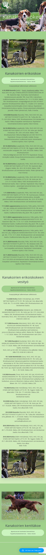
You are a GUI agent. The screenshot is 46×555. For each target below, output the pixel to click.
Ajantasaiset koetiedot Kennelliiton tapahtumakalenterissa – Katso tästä (22, 289)
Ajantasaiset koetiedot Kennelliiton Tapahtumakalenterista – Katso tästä (23, 532)
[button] (31, 550)
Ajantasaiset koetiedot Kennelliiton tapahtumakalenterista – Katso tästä (22, 80)
